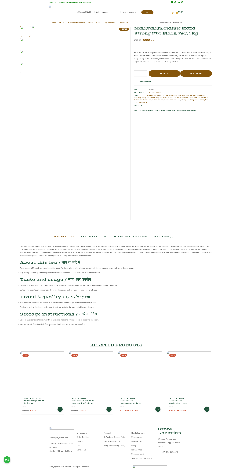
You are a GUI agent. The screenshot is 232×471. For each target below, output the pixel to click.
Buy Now (164, 73)
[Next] (126, 123)
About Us (124, 23)
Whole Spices (136, 437)
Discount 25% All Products (170, 23)
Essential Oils (136, 441)
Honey (133, 445)
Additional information (126, 236)
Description (63, 236)
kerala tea (205, 97)
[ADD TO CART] (60, 409)
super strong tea (140, 102)
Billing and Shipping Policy (114, 445)
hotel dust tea (182, 97)
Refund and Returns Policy (115, 437)
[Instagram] (175, 2)
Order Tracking (83, 437)
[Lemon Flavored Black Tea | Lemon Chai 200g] (42, 373)
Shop (61, 23)
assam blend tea (153, 95)
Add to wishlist (144, 81)
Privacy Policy (109, 433)
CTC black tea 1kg (185, 95)
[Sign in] (168, 12)
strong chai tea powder (190, 100)
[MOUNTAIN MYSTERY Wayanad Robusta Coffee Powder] (140, 373)
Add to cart (196, 73)
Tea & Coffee (156, 92)
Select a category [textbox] (103, 12)
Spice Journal (94, 23)
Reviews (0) (163, 236)
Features (89, 236)
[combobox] (106, 12)
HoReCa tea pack (169, 97)
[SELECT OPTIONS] (158, 409)
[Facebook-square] (172, 2)
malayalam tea (157, 100)
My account (110, 23)
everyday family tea (141, 97)
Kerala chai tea (194, 97)
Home (53, 23)
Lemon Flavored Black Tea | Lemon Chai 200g (33, 401)
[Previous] (36, 123)
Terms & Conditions (112, 441)
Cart (78, 445)
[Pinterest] (182, 2)
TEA (148, 92)
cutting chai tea (199, 95)
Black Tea (164, 95)
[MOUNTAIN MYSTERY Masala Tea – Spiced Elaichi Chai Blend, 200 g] (91, 373)
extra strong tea (156, 97)
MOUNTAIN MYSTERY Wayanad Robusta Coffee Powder (131, 402)
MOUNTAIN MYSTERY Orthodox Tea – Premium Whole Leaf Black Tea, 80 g (181, 403)
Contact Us (81, 450)
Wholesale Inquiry (76, 23)
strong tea (204, 100)
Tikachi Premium (138, 433)
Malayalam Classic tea (142, 100)
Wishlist (80, 441)
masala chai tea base (172, 100)
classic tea (173, 95)
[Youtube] (179, 2)
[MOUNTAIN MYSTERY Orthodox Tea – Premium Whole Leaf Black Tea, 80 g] (189, 373)
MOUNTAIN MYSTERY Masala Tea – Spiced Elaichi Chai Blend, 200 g (83, 402)
